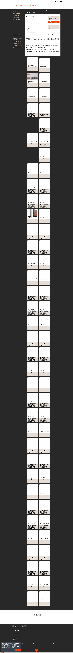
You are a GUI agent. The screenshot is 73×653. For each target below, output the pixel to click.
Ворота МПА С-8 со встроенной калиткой (43, 310)
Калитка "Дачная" (43, 111)
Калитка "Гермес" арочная (44, 477)
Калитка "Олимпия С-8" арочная (44, 570)
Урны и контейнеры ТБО (17, 19)
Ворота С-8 (42, 202)
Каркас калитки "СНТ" (31, 202)
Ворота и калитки (16, 11)
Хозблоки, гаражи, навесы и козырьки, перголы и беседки (18, 35)
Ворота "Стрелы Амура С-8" (32, 172)
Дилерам (24, 5)
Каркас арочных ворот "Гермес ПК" (43, 493)
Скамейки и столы (16, 17)
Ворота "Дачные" (31, 111)
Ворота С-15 (30, 324)
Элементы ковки (16, 24)
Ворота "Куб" (30, 370)
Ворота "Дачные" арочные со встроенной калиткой (32, 463)
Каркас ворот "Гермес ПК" (44, 431)
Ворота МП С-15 (30, 339)
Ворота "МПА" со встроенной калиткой (31, 478)
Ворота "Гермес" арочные (32, 492)
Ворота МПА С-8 (42, 263)
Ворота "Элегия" (30, 538)
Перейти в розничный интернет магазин (53, 22)
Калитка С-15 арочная (31, 355)
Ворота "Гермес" (31, 431)
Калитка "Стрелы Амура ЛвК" (32, 600)
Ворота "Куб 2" (42, 385)
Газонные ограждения (17, 26)
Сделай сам (29, 5)
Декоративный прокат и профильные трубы (17, 32)
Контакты (34, 5)
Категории (2, 652)
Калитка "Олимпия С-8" (44, 538)
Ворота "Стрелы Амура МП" (32, 187)
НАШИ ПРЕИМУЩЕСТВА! (17, 45)
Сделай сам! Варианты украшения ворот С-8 (31, 82)
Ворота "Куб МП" (31, 385)
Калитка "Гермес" (43, 416)
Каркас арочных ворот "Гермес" (43, 463)
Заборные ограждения (17, 13)
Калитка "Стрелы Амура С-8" (44, 172)
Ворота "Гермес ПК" (43, 446)
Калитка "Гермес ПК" (31, 446)
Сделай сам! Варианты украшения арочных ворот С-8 (32, 66)
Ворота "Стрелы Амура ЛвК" (44, 585)
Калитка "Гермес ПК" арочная (31, 508)
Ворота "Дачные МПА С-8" (32, 248)
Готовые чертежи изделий (18, 47)
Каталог (17, 5)
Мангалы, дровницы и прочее (17, 22)
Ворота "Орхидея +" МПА (44, 553)
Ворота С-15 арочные (43, 339)
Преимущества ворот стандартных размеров (44, 82)
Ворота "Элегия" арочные (32, 569)
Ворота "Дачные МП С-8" (44, 248)
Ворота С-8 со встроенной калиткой (32, 279)
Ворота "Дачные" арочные (32, 141)
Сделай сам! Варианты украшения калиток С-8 (44, 67)
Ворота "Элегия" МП (31, 553)
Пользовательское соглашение (34, 639)
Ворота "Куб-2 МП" (43, 401)
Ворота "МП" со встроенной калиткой (43, 294)
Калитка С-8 (30, 217)
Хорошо (18, 649)
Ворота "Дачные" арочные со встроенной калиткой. (44, 524)
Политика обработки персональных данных (35, 637)
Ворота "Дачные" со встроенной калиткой (31, 294)
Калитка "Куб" (42, 370)
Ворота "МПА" (42, 156)
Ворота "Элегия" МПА (31, 584)
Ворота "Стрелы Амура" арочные (32, 233)
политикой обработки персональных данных (11, 647)
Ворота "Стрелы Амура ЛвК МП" (44, 600)
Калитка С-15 (42, 324)
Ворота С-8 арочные (43, 232)
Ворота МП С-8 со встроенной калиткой (43, 279)
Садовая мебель (16, 15)
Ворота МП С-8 (42, 217)
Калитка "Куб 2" (30, 401)
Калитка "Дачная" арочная (44, 141)
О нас (21, 5)
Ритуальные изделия (17, 41)
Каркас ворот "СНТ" (43, 187)
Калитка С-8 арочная (31, 263)
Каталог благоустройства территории (17, 39)
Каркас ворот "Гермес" (32, 416)
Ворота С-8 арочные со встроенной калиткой (32, 310)
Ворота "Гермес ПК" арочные (43, 508)
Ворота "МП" (42, 126)
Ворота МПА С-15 (43, 355)
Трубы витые (15, 28)
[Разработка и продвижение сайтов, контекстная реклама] (26, 641)
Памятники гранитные (17, 43)
